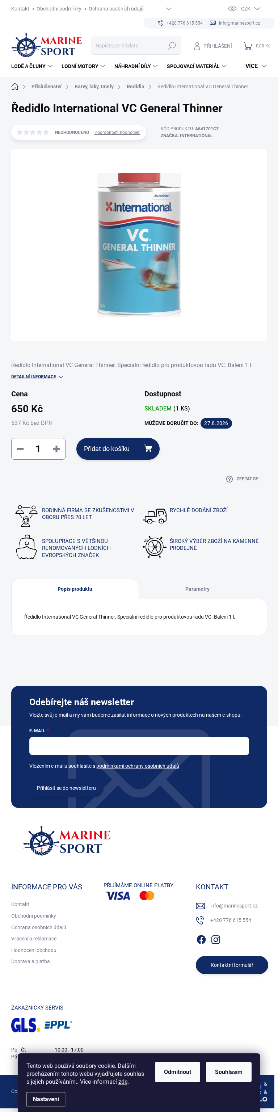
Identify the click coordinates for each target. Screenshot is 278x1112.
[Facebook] (201, 938)
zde (122, 1081)
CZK (245, 9)
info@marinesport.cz (234, 906)
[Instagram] (215, 938)
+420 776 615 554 (230, 920)
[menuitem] (32, 66)
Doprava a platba (30, 961)
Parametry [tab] (197, 589)
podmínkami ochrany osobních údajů (137, 766)
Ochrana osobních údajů (116, 9)
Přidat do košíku (107, 448)
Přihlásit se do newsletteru (66, 788)
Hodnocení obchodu (33, 950)
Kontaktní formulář (232, 965)
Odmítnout (177, 1072)
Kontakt (20, 9)
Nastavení (46, 1099)
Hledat (171, 46)
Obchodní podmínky (59, 9)
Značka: (187, 135)
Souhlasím (229, 1072)
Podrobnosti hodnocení (117, 132)
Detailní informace (33, 376)
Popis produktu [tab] (75, 589)
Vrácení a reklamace (33, 939)
